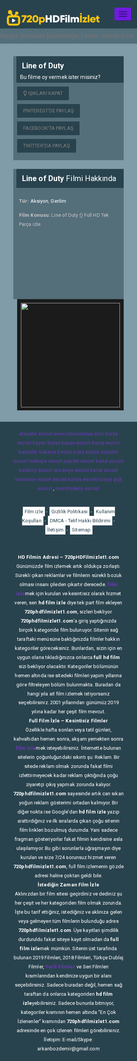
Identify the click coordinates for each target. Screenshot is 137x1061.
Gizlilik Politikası (69, 511)
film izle (26, 748)
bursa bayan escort (69, 443)
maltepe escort (45, 461)
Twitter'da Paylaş (46, 145)
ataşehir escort (36, 434)
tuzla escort (86, 452)
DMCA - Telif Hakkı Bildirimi (80, 520)
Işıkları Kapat (45, 93)
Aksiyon (39, 201)
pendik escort (79, 461)
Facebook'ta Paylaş (48, 128)
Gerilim (58, 201)
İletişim (55, 530)
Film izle (34, 511)
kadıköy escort (35, 470)
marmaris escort (33, 479)
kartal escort (110, 461)
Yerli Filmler (60, 967)
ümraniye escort (71, 470)
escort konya (67, 479)
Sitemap (81, 530)
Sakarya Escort (55, 452)
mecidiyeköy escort (77, 488)
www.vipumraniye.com (79, 434)
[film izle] (53, 14)
